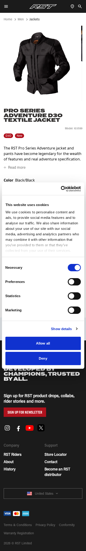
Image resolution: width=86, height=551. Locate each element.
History (10, 469)
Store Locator (55, 454)
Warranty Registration (19, 533)
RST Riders (13, 454)
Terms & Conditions (18, 525)
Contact (50, 461)
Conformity (67, 525)
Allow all (43, 343)
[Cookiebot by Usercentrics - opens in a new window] (61, 189)
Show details (61, 329)
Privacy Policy (45, 525)
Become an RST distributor (57, 472)
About (9, 461)
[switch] (74, 281)
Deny (43, 358)
